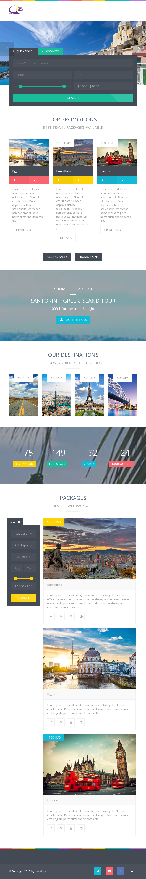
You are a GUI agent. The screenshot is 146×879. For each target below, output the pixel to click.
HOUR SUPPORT (121, 463)
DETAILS (73, 152)
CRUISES (89, 463)
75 (26, 452)
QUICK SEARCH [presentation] (25, 51)
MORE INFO (28, 152)
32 (91, 452)
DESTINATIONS (24, 463)
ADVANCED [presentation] (52, 51)
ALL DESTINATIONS (23, 399)
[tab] (23, 51)
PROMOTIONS (88, 257)
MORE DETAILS (76, 320)
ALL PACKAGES (57, 257)
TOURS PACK (57, 463)
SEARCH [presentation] (15, 521)
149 (59, 452)
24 (123, 452)
